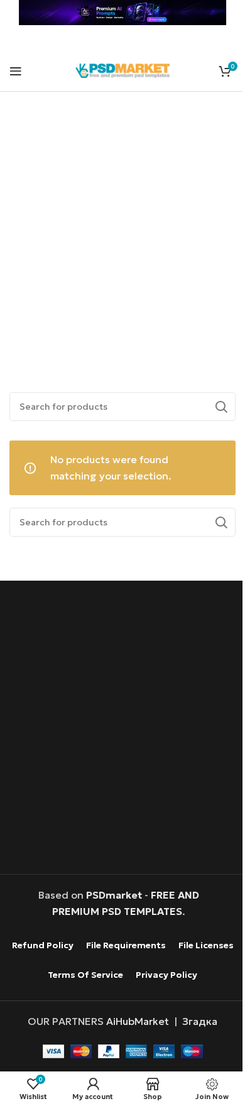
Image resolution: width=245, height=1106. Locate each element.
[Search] (221, 406)
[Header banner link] (122, 12)
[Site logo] (122, 69)
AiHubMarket (137, 1021)
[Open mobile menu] (15, 71)
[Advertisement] (122, 227)
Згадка (199, 1021)
